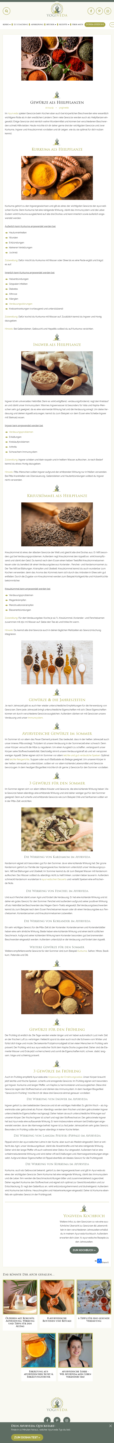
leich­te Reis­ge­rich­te (19, 759)
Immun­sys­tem (35, 717)
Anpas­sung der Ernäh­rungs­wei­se (65, 1077)
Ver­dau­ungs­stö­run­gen (20, 304)
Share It (105, 1262)
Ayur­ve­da (13, 113)
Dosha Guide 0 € (95, 25)
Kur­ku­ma (82, 951)
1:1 (21, 25)
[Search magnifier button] (6, 11)
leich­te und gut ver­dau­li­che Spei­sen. (82, 755)
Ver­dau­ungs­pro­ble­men (21, 432)
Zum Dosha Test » (27, 1437)
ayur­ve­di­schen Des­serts (54, 879)
